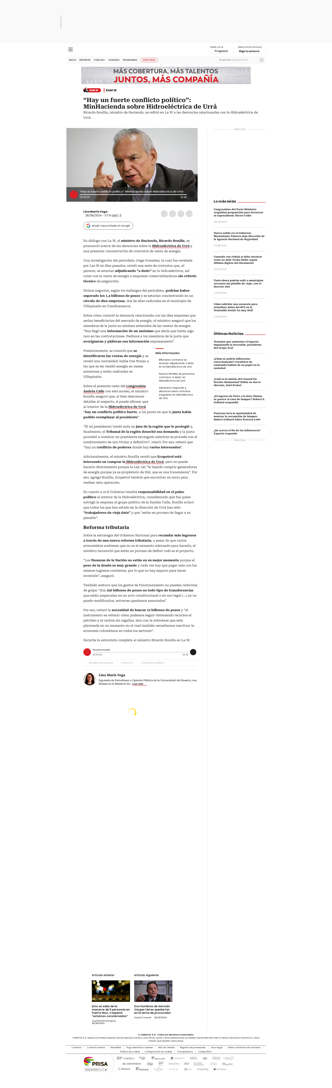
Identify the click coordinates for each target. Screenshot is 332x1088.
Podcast (99, 59)
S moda (187, 1068)
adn (215, 1057)
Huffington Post (130, 1063)
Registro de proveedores (193, 1047)
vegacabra (110, 211)
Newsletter (254, 60)
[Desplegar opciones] (191, 194)
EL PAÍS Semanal (198, 1063)
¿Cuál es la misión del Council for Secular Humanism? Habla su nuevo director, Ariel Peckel (237, 382)
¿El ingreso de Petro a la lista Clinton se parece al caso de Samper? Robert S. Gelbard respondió (239, 399)
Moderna (141, 1068)
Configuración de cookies (158, 1051)
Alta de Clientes (166, 1047)
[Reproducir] (74, 194)
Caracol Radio (166, 49)
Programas (130, 59)
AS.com (204, 1057)
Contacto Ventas (96, 1047)
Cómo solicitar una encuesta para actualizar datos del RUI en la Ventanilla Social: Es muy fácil (235, 307)
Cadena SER (192, 1057)
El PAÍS (125, 1057)
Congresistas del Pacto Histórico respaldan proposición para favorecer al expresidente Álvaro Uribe (238, 212)
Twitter (172, 213)
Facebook (164, 213)
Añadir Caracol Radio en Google (111, 225)
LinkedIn (180, 213)
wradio (159, 1063)
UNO (148, 1063)
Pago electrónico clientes (139, 1047)
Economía (126, 662)
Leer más (137, 683)
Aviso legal (217, 1047)
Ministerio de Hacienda (101, 662)
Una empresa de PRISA (95, 1061)
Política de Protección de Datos (244, 1047)
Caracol (228, 1057)
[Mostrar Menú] (70, 49)
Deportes (85, 59)
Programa (221, 51)
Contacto (76, 1047)
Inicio (72, 59)
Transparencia (185, 1051)
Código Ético (205, 1051)
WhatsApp (189, 213)
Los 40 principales (140, 1057)
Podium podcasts (157, 1068)
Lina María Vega (95, 212)
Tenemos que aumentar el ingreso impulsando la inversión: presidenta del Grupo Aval (237, 344)
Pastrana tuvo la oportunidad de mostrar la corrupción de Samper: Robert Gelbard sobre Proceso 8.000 (237, 416)
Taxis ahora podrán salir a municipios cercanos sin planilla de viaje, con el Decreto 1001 (238, 283)
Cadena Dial (185, 1063)
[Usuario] (261, 60)
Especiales (149, 59)
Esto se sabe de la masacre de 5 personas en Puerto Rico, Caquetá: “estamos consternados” (111, 1011)
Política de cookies (130, 1051)
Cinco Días (172, 1063)
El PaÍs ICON (172, 1068)
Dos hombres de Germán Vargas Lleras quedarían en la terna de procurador (152, 1009)
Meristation (219, 1068)
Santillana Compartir (175, 1057)
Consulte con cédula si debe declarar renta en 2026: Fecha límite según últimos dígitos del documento (238, 259)
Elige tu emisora (249, 51)
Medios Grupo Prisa (95, 1070)
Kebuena (227, 1063)
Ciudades (113, 59)
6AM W (111, 90)
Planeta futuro (212, 1063)
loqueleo (202, 1068)
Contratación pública (152, 662)
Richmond (124, 1068)
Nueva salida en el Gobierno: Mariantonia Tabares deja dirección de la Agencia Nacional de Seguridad (239, 236)
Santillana (156, 1057)
